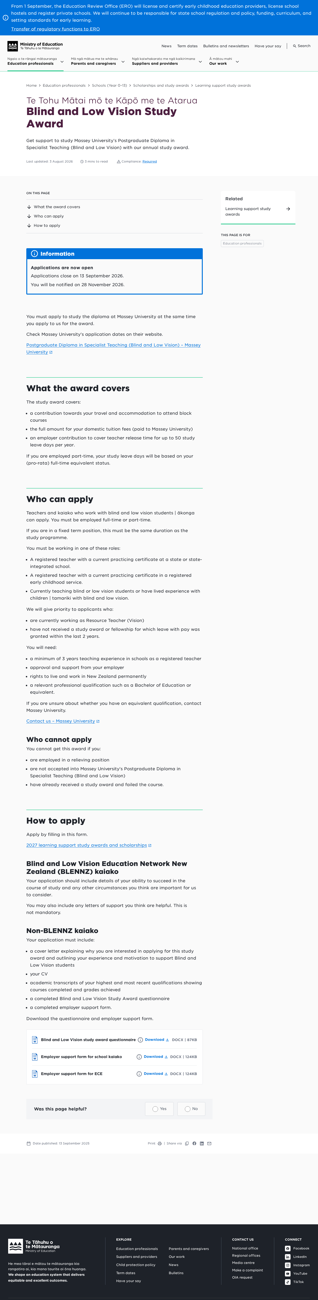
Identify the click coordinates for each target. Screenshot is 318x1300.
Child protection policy (136, 1265)
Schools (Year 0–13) (109, 85)
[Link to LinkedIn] (202, 1143)
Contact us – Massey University (60, 721)
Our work (177, 1257)
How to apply (47, 225)
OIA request (242, 1277)
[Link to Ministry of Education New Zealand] (33, 1246)
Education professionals (64, 85)
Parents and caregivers (189, 1249)
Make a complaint (247, 1270)
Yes (163, 1109)
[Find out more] (140, 1040)
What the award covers (57, 207)
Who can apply (49, 216)
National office (245, 1248)
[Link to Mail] (209, 1143)
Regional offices (246, 1255)
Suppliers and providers (136, 1257)
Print (152, 1143)
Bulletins (176, 1273)
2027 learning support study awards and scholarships (86, 845)
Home (31, 85)
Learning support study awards (223, 85)
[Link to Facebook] (194, 1143)
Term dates (187, 46)
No (195, 1109)
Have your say (268, 46)
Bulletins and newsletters (226, 46)
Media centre (243, 1263)
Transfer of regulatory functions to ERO (55, 29)
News (167, 46)
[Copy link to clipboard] (187, 1143)
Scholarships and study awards (161, 85)
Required (149, 161)
